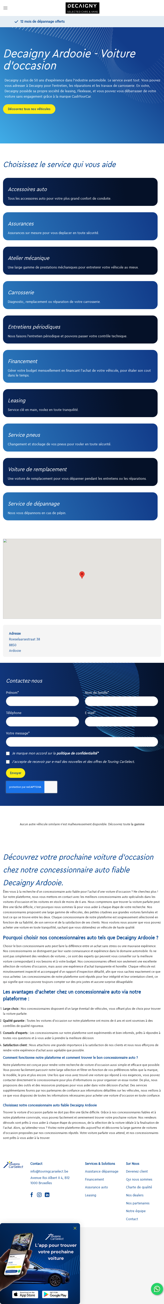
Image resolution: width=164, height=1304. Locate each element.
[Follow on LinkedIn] (48, 1195)
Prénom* (12, 693)
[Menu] (5, 8)
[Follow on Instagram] (41, 1195)
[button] (82, 575)
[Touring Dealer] (83, 8)
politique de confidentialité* (77, 753)
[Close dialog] (75, 1228)
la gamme (137, 824)
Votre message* (18, 733)
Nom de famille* (97, 693)
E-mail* (90, 713)
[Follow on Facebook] (33, 1195)
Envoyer (15, 773)
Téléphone (13, 713)
